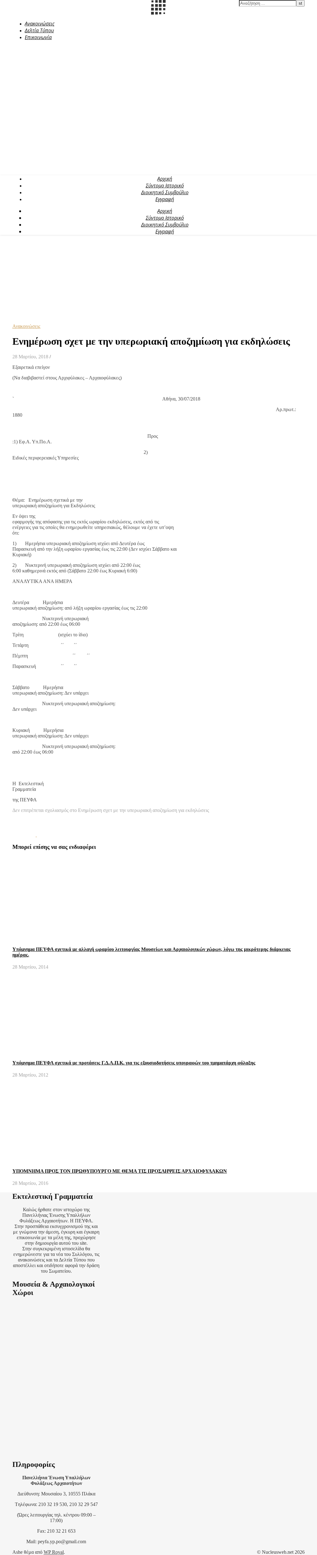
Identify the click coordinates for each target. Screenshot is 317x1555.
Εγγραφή (164, 199)
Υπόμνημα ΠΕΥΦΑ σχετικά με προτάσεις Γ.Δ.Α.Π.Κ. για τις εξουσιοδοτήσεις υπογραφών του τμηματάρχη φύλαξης (133, 1062)
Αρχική (164, 178)
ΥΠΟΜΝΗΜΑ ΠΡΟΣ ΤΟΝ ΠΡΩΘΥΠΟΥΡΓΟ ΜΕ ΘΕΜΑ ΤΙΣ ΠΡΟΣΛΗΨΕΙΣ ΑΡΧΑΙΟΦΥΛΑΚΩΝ (119, 1171)
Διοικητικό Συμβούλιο (165, 192)
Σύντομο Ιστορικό (165, 185)
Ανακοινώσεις (39, 23)
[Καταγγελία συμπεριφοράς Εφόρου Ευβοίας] (48, 834)
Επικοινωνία (38, 37)
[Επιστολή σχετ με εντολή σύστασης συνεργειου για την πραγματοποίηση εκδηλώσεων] (24, 834)
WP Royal (54, 1552)
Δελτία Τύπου (39, 30)
